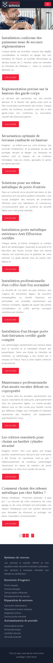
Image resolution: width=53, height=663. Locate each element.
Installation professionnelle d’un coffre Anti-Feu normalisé (25, 283)
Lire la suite (10, 77)
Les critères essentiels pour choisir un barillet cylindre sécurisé (23, 441)
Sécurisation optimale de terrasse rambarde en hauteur (25, 138)
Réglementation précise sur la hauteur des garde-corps (25, 91)
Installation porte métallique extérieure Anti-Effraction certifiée (24, 234)
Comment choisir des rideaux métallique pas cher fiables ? (24, 490)
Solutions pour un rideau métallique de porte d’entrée (24, 185)
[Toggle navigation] (47, 4)
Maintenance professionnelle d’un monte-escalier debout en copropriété (25, 387)
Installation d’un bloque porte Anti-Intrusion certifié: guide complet (25, 335)
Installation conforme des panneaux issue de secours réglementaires (22, 42)
